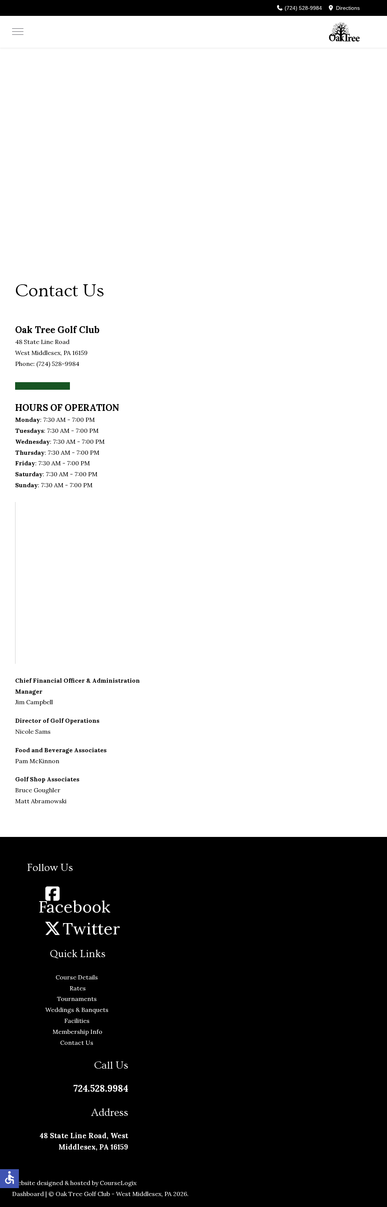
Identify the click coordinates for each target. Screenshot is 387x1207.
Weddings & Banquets (77, 1009)
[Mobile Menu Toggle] (17, 31)
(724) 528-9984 (302, 8)
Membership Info (77, 1031)
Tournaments (77, 998)
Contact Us (77, 1042)
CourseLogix (118, 1183)
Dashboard (28, 1194)
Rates (78, 988)
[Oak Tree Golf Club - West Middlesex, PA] (344, 32)
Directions (347, 8)
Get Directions (42, 386)
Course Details (77, 977)
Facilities (77, 1020)
